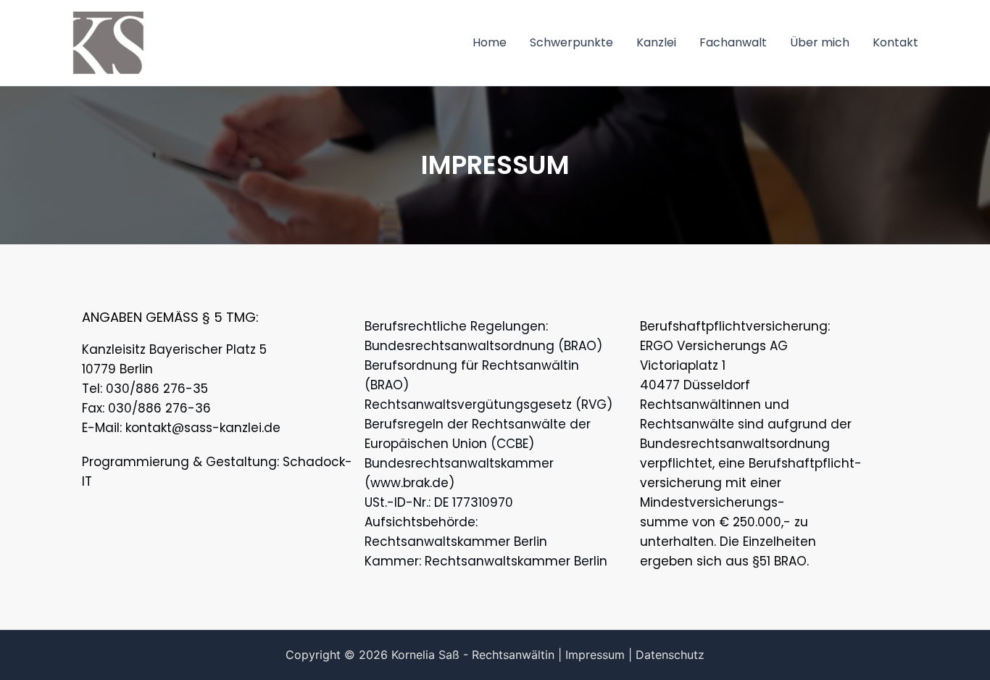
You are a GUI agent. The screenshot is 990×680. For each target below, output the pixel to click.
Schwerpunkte (571, 42)
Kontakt (895, 42)
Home (490, 42)
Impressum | (598, 654)
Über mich (819, 42)
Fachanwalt (733, 42)
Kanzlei (656, 42)
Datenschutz (670, 654)
